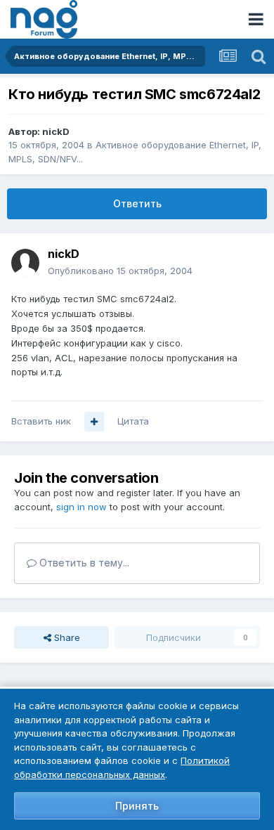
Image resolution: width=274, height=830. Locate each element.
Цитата (133, 421)
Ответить (137, 203)
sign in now (81, 506)
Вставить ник (41, 421)
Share (65, 637)
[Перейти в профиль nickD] (25, 263)
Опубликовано (120, 270)
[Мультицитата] (94, 422)
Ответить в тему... (83, 563)
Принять (137, 806)
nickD (56, 131)
